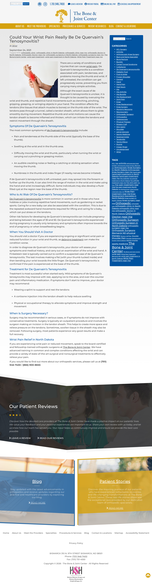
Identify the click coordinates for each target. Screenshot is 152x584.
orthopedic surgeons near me (91, 55)
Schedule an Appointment (130, 4)
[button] (148, 575)
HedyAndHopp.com (76, 581)
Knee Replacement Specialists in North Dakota (124, 196)
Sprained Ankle (122, 137)
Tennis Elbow (122, 142)
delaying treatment (72, 239)
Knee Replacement (124, 104)
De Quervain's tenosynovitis (128, 69)
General (119, 79)
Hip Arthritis (121, 92)
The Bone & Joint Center (76, 347)
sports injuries (132, 240)
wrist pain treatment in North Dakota (60, 57)
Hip (117, 89)
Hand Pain (120, 84)
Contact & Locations (126, 26)
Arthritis (119, 52)
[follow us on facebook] (39, 4)
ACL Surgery (121, 49)
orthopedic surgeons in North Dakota (62, 55)
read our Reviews (51, 438)
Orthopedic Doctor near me (33, 55)
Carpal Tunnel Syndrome (126, 64)
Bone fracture (122, 59)
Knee (118, 102)
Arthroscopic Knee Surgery (127, 54)
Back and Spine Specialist (127, 57)
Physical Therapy (123, 122)
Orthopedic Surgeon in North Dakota (125, 224)
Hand (118, 82)
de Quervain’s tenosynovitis (62, 130)
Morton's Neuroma (124, 109)
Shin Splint (120, 127)
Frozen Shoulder (123, 77)
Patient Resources (97, 26)
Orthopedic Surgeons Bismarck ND (123, 231)
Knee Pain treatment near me (123, 192)
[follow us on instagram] (45, 4)
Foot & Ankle (121, 74)
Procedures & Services (74, 26)
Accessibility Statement (137, 533)
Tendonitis (120, 139)
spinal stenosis (122, 132)
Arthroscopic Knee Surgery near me (126, 171)
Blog (111, 26)
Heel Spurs (120, 87)
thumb (119, 144)
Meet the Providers (36, 26)
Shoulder (120, 129)
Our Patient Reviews (33, 406)
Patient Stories (115, 481)
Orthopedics (121, 117)
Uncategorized (122, 149)
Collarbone (121, 67)
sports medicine (120, 244)
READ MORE (37, 502)
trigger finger (121, 147)
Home (6, 533)
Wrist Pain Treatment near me (90, 57)
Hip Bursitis (121, 94)
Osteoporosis (122, 119)
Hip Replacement (123, 97)
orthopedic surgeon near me (125, 227)
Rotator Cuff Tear (126, 236)
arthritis (122, 163)
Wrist (14, 46)
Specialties (54, 26)
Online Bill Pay (109, 4)
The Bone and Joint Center (131, 252)
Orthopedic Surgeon (125, 114)
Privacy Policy (76, 543)
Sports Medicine (123, 134)
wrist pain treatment (35, 57)
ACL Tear (115, 163)
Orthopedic (123, 203)
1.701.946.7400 (57, 4)
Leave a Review (76, 4)
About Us (19, 26)
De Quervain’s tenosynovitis (25, 199)
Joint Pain (120, 99)
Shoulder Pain (119, 238)
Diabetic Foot (122, 72)
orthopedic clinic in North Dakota (50, 53)
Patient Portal (93, 4)
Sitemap (119, 533)
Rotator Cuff (121, 124)
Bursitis (119, 62)
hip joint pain (132, 183)
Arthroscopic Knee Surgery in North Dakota (126, 169)
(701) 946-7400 (79, 556)
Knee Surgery (122, 107)
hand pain (137, 172)
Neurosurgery (122, 112)
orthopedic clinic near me (76, 53)
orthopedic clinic (28, 53)
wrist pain (91, 66)
